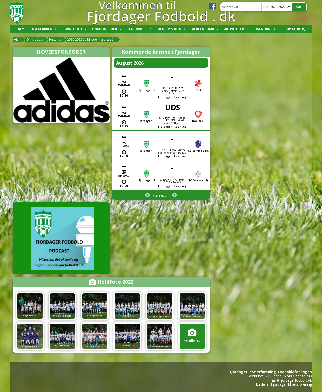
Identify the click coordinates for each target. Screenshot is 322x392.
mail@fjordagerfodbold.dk (291, 380)
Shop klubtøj (294, 29)
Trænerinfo (264, 29)
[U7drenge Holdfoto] (95, 306)
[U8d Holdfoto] (127, 306)
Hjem (20, 29)
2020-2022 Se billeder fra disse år (91, 39)
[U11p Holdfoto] (95, 336)
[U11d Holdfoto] (62, 336)
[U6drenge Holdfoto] (62, 306)
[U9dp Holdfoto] (160, 306)
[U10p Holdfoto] (30, 336)
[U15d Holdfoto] (127, 336)
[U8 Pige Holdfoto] (30, 306)
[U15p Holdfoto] (160, 336)
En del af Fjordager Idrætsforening (284, 384)
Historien (55, 39)
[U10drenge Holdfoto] (192, 306)
